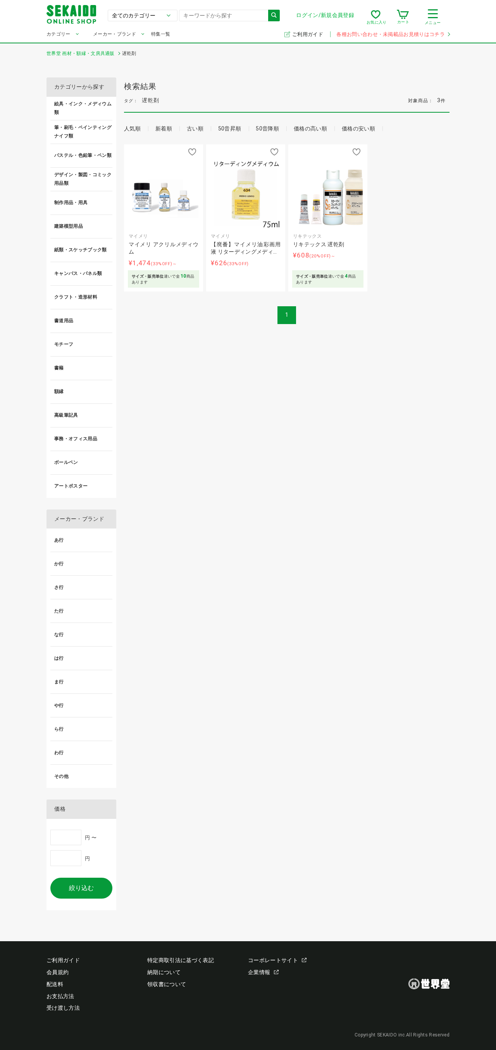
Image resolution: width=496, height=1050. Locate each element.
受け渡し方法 (63, 1008)
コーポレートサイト (273, 960)
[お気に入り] (376, 17)
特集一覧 (160, 34)
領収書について (166, 984)
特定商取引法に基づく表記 (180, 960)
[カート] (403, 17)
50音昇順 (229, 128)
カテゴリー (58, 34)
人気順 (132, 128)
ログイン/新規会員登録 (325, 15)
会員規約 (57, 972)
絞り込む (81, 888)
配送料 (54, 984)
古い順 (195, 128)
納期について (164, 972)
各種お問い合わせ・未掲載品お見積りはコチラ (390, 34)
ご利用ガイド (308, 34)
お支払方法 (60, 996)
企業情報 (259, 972)
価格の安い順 (358, 128)
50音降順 (267, 128)
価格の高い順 (310, 128)
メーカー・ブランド (114, 34)
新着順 (163, 128)
